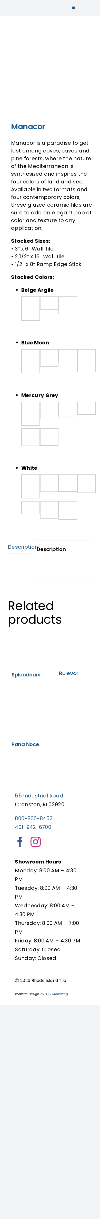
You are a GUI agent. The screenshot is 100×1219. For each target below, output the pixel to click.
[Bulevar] (73, 649)
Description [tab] (19, 547)
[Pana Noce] (26, 715)
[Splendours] (26, 650)
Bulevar (68, 673)
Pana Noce (25, 744)
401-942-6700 (33, 827)
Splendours (26, 674)
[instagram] (36, 842)
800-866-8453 (34, 818)
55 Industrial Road (39, 795)
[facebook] (20, 842)
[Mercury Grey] (50, 70)
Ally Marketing (57, 994)
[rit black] (33, 5)
